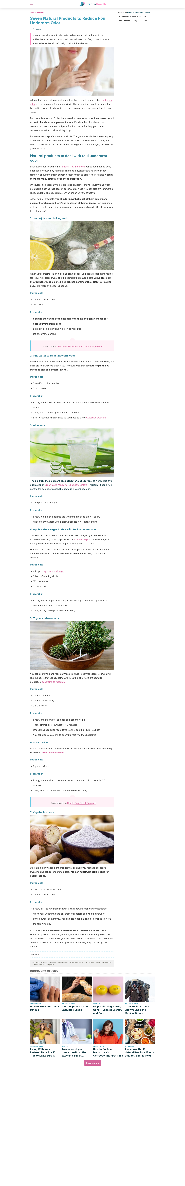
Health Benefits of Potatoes (81, 803)
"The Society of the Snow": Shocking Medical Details (137, 1010)
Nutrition (129, 1046)
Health (65, 1046)
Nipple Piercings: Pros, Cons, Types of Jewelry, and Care (108, 1010)
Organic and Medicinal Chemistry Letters (66, 485)
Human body (98, 1046)
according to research (53, 682)
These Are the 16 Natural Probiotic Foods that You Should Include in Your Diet (139, 1052)
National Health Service (72, 166)
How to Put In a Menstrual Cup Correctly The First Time (108, 1052)
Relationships (36, 1046)
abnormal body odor (53, 752)
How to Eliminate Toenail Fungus (45, 1008)
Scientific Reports (82, 539)
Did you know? (68, 1004)
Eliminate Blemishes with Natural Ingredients (81, 346)
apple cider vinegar (54, 571)
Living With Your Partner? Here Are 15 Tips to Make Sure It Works (42, 1052)
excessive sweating (96, 417)
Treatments (35, 1004)
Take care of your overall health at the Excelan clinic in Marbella (74, 1052)
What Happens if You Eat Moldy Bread (75, 1008)
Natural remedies (37, 12)
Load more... (92, 1063)
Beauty (96, 1004)
